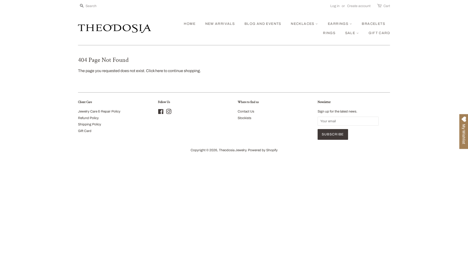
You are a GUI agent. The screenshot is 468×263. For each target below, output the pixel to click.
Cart (386, 6)
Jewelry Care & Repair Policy (99, 111)
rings (329, 33)
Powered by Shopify (263, 150)
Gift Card (84, 131)
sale (350, 33)
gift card (379, 33)
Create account (358, 6)
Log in (335, 6)
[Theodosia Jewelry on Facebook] (161, 112)
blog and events (262, 24)
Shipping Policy (89, 124)
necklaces (303, 24)
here (159, 71)
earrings (339, 24)
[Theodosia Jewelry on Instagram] (168, 112)
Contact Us (246, 111)
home (189, 24)
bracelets (373, 24)
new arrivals (220, 24)
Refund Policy (88, 118)
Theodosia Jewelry (232, 150)
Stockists (244, 118)
